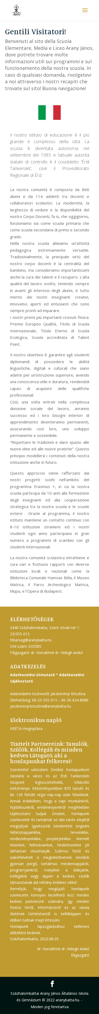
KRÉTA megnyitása (26, 728)
